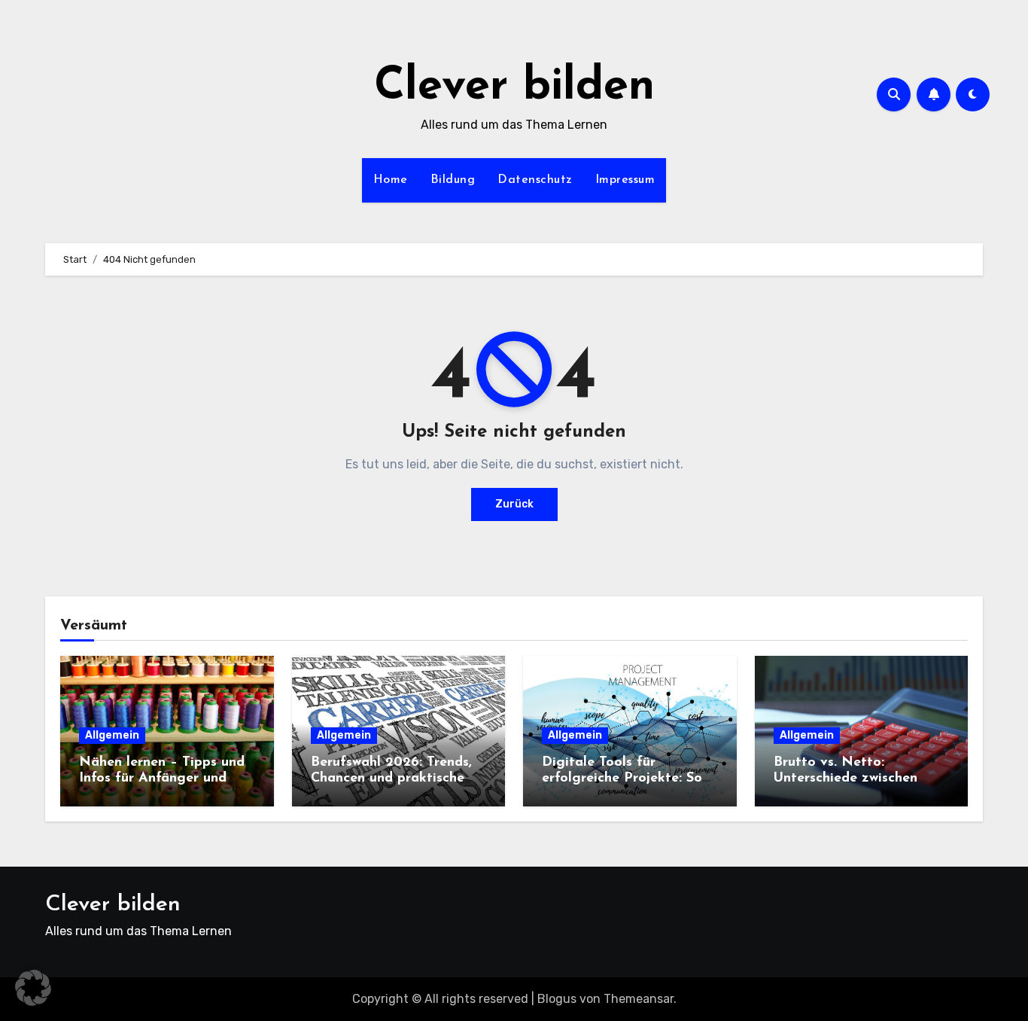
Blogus (556, 999)
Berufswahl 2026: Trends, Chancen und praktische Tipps (391, 779)
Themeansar (639, 999)
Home (390, 180)
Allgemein (112, 735)
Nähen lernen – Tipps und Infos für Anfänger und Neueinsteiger (162, 779)
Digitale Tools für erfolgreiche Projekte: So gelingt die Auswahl (622, 779)
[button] (33, 988)
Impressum (625, 180)
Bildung (453, 180)
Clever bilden (514, 87)
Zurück (514, 504)
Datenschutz (535, 180)
